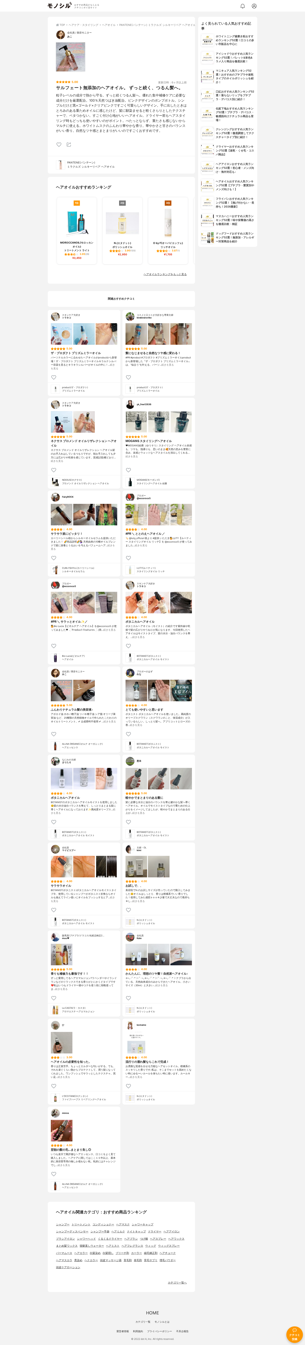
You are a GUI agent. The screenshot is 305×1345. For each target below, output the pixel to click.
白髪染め (95, 1253)
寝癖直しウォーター (92, 1245)
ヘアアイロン (171, 1231)
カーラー (136, 1253)
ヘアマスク (123, 1224)
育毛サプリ (150, 1260)
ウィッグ (150, 1245)
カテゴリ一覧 (142, 1321)
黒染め (78, 1260)
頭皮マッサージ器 (111, 1260)
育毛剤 (128, 1260)
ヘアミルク (118, 1231)
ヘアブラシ (131, 1238)
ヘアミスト (113, 1245)
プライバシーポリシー (159, 1331)
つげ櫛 (144, 1238)
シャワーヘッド (86, 1238)
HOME (152, 1312)
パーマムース (64, 1253)
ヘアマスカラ (64, 1260)
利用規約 (138, 1331)
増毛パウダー (168, 1260)
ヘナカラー (91, 1260)
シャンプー (63, 1224)
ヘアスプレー (158, 1238)
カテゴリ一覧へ (177, 1282)
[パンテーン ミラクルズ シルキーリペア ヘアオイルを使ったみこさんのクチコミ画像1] (70, 56)
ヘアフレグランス (132, 1245)
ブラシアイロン (65, 1238)
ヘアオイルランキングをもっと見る (165, 274)
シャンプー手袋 (99, 1231)
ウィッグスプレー (169, 1245)
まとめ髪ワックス (67, 1245)
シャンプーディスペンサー (72, 1231)
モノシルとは (162, 1321)
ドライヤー (154, 1231)
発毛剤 (138, 1260)
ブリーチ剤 (122, 1253)
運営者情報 (122, 1331)
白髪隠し (108, 1253)
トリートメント (81, 1224)
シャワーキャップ (142, 1224)
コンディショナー (103, 1224)
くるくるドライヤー (110, 1238)
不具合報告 (182, 1331)
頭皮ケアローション (68, 1267)
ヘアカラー (81, 1253)
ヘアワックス (176, 1238)
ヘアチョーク (168, 1253)
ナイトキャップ (136, 1231)
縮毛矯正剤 (150, 1253)
